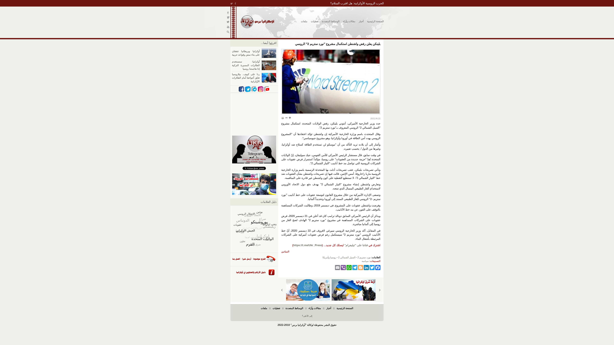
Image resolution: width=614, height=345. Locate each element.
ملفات (304, 21)
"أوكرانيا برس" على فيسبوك (228, 13)
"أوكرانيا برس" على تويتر (228, 22)
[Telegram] (354, 267)
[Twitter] (372, 267)
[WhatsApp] (349, 267)
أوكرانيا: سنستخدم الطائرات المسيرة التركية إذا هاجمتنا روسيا (246, 65)
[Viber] (343, 267)
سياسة (365, 261)
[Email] (337, 267)
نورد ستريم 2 (364, 257)
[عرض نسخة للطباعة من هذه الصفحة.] (282, 118)
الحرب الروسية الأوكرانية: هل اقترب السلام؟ (357, 3)
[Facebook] (377, 267)
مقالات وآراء (349, 21)
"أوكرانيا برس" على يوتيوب (228, 27)
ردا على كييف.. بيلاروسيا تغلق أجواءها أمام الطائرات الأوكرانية (246, 78)
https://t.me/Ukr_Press (307, 245)
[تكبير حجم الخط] (290, 118)
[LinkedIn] (366, 267)
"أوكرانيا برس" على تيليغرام (228, 17)
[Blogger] (360, 267)
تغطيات (314, 21)
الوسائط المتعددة (330, 21)
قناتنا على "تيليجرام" (356, 245)
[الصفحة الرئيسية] (257, 21)
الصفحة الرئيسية (375, 21)
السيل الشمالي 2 (346, 257)
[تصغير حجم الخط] (286, 118)
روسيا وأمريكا (329, 257)
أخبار (361, 21)
